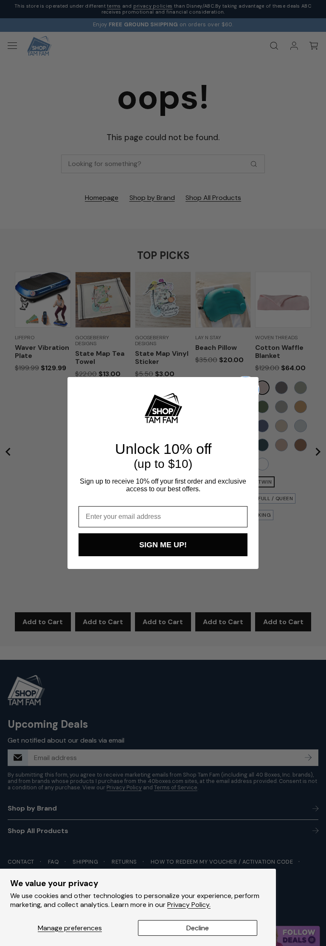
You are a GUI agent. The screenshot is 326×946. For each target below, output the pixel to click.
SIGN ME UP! (163, 545)
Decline (197, 927)
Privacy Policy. (189, 904)
